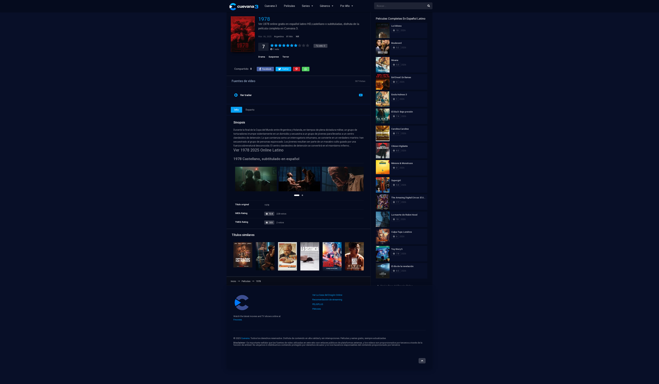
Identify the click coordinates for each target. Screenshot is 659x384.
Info (236, 109)
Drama (261, 57)
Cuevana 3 (271, 6)
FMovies (316, 309)
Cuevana (245, 338)
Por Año (345, 6)
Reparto (250, 109)
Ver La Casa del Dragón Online (327, 295)
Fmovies (237, 319)
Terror (285, 57)
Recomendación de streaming (327, 299)
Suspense (274, 57)
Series (306, 6)
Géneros (325, 6)
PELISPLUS (317, 304)
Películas (289, 6)
